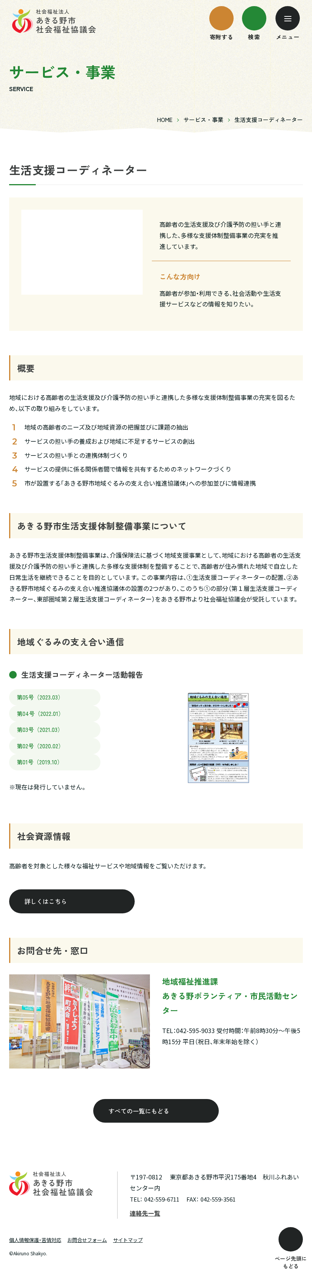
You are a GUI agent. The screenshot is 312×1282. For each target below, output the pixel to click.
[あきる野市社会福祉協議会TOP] (54, 21)
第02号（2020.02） (40, 746)
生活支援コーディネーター (268, 120)
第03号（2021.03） (40, 729)
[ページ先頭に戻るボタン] (291, 1239)
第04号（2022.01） (40, 713)
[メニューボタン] (287, 18)
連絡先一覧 (145, 1213)
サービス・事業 (203, 120)
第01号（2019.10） (40, 762)
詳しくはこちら (45, 901)
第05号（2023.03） (40, 697)
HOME (164, 120)
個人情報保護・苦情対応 (35, 1239)
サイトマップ (128, 1239)
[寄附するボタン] (221, 18)
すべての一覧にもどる (138, 1110)
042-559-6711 (161, 1199)
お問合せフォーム (87, 1239)
